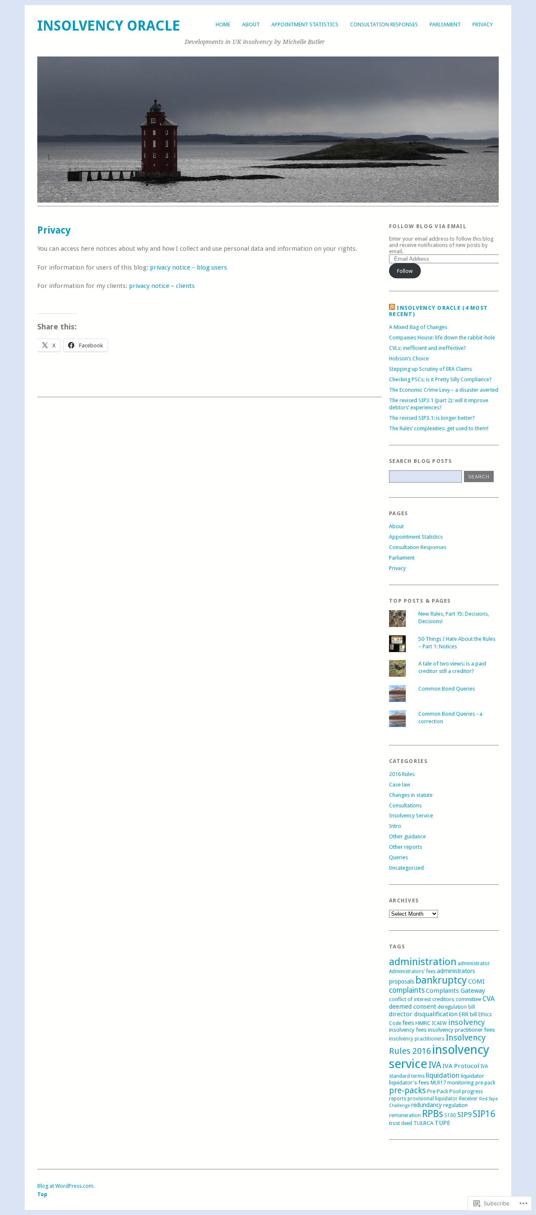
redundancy (426, 1105)
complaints (407, 990)
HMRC (422, 1023)
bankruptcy (441, 980)
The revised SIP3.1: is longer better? (432, 418)
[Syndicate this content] (392, 308)
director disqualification (423, 1014)
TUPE (442, 1123)
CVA (488, 998)
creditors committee (456, 999)
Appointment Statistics (304, 24)
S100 (450, 1115)
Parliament (445, 24)
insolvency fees (408, 1030)
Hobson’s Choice (409, 358)
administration (422, 962)
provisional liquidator (432, 1099)
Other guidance (407, 836)
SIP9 (464, 1114)
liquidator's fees (409, 1082)
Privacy (482, 24)
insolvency (466, 1022)
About (251, 24)
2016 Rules (402, 774)
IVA (434, 1065)
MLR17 (438, 1083)
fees (408, 1023)
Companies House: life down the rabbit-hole (442, 337)
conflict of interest (410, 999)
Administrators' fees (412, 971)
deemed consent (412, 1006)
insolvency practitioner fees (461, 1030)
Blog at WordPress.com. (66, 1186)
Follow (405, 271)
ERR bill (468, 1014)
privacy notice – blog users (188, 267)
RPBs (432, 1113)
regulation (455, 1105)
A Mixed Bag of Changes (418, 327)
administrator (474, 963)
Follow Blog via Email (427, 226)
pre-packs (407, 1090)
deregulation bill (456, 1007)
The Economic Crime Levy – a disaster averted (443, 390)
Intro (395, 826)
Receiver (468, 1099)
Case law (399, 784)
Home (223, 24)
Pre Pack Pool (444, 1091)
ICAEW (439, 1023)
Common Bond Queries (446, 689)
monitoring (460, 1082)
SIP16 (484, 1114)
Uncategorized (406, 868)
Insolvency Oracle (108, 26)
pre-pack (485, 1083)
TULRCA (423, 1123)
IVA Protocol (461, 1066)
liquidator (472, 1076)
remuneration (405, 1115)
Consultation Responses (384, 24)
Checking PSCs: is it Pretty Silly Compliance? (440, 379)
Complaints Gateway (455, 990)
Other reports (405, 847)
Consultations (405, 805)
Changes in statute (411, 795)
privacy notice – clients (162, 286)
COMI (476, 981)
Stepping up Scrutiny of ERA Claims (430, 369)
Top (42, 1194)
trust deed (400, 1123)
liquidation (442, 1075)
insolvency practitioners (416, 1039)
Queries (398, 857)
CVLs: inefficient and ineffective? (427, 348)
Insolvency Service (411, 815)
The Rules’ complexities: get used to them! (438, 428)
